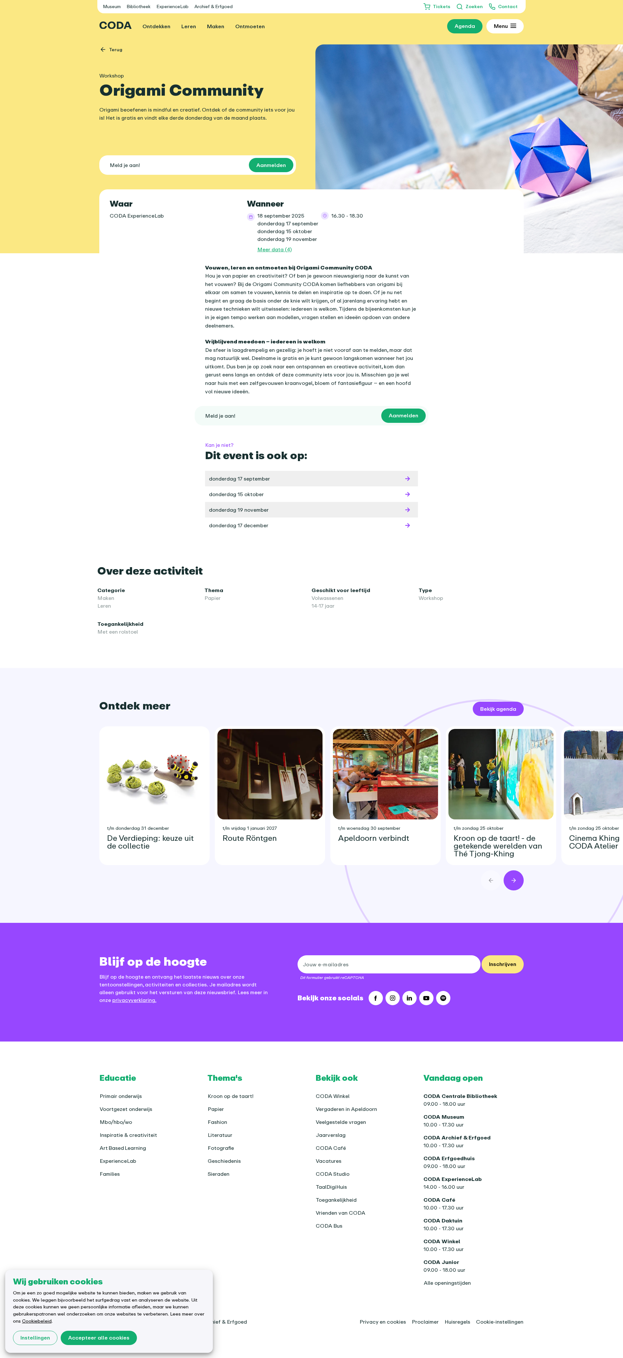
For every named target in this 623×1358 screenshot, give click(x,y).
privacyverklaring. (134, 1000)
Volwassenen (327, 598)
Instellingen (35, 1337)
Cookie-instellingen (499, 1322)
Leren (104, 605)
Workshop (431, 598)
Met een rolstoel (117, 631)
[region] (311, 790)
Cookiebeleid (37, 1321)
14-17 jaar (323, 605)
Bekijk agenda (498, 709)
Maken (105, 598)
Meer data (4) (274, 249)
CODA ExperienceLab (137, 215)
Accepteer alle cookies (98, 1337)
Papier (212, 598)
